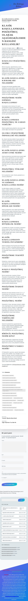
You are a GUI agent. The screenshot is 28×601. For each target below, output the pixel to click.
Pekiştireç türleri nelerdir (7, 402)
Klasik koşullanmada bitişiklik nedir (9, 385)
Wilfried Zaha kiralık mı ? (7, 540)
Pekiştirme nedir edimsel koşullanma (9, 407)
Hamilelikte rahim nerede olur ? (8, 523)
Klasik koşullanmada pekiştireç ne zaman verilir (11, 387)
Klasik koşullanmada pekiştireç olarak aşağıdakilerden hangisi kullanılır (12, 390)
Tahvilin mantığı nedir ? (7, 519)
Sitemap (14, 493)
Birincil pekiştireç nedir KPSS (8, 375)
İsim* (3, 454)
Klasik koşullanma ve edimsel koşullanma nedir (11, 382)
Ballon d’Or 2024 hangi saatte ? (8, 533)
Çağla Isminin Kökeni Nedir (6, 555)
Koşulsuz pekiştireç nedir (7, 398)
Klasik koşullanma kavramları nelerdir (9, 380)
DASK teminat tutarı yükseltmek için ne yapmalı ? (10, 508)
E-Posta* (3, 460)
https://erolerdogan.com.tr (16, 491)
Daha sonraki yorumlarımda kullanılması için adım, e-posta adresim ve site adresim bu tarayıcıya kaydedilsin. (14, 474)
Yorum (3, 440)
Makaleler (7, 372)
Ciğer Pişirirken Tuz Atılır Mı (9, 422)
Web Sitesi (4, 466)
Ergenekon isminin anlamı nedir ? (9, 512)
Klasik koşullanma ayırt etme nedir (9, 377)
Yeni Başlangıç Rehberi (18, 5)
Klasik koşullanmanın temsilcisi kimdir (9, 395)
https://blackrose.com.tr (6, 493)
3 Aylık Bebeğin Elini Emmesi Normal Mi (9, 547)
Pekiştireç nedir (20, 400)
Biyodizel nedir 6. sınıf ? (7, 526)
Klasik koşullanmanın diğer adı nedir (9, 393)
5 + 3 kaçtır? (4, 477)
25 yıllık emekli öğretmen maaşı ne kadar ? (11, 530)
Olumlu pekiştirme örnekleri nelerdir (9, 400)
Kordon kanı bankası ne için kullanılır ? (10, 537)
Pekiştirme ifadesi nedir (7, 405)
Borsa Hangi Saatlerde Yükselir (7, 551)
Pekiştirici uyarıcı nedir (18, 402)
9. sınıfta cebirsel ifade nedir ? (8, 516)
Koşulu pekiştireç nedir (18, 398)
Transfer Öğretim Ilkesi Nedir (9, 418)
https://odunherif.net (5, 491)
